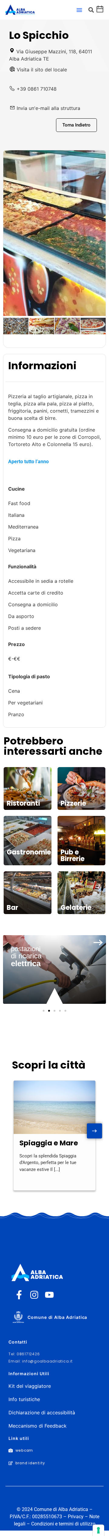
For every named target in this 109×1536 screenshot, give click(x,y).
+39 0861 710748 (37, 89)
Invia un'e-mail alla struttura (48, 108)
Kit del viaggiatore (29, 1386)
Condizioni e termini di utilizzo (63, 1524)
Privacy (76, 1516)
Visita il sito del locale (42, 70)
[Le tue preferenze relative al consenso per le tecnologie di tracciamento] (98, 1530)
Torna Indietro (76, 125)
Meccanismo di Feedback (37, 1426)
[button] (79, 9)
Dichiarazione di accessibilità (41, 1413)
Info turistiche (24, 1399)
